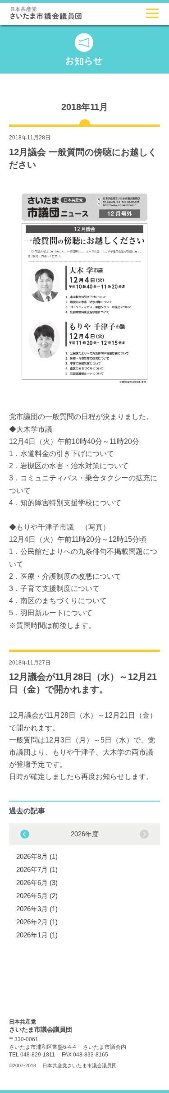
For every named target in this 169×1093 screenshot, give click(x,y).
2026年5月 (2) (37, 895)
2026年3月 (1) (37, 909)
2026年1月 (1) (37, 935)
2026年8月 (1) (37, 856)
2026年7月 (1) (37, 869)
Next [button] (24, 834)
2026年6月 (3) (37, 882)
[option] (84, 883)
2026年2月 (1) (37, 922)
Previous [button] (144, 834)
